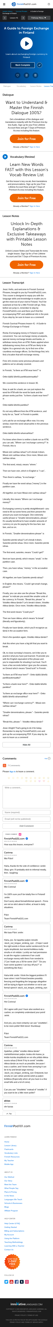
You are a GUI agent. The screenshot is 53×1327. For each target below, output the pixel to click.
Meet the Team (10, 1184)
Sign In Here (35, 147)
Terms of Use (32, 1315)
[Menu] (4, 4)
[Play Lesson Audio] (26, 43)
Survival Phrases (21, 11)
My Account (9, 1235)
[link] (5, 18)
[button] (49, 4)
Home (6, 1142)
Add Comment (26, 826)
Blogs (6, 1207)
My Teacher (9, 1160)
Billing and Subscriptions (14, 1231)
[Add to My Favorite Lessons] (17, 75)
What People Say (11, 1188)
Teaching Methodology (13, 1242)
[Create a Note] (26, 75)
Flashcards (8, 1149)
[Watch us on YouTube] (12, 1282)
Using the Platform (11, 1238)
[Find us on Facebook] (17, 1282)
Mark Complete (22, 65)
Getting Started (10, 1227)
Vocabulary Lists (11, 1153)
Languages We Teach (13, 1199)
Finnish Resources (12, 1157)
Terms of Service (32, 1322)
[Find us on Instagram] (27, 1282)
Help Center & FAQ (12, 1223)
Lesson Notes (35, 86)
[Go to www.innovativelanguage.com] (26, 1303)
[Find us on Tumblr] (22, 1282)
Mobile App (8, 1164)
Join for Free (26, 139)
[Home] (24, 6)
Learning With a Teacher (14, 1246)
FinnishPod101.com (33, 1311)
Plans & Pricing (10, 1192)
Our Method (9, 1177)
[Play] (5, 156)
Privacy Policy (20, 1315)
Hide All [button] (26, 745)
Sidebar (39, 18)
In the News (9, 1196)
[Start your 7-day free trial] (12, 1262)
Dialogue (7, 86)
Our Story (8, 1181)
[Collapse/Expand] (26, 758)
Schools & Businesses (13, 1203)
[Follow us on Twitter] (6, 1282)
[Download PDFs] (35, 75)
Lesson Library (7, 11)
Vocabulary (21, 86)
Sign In (13, 772)
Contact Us (8, 1250)
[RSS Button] (4, 765)
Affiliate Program (11, 1211)
